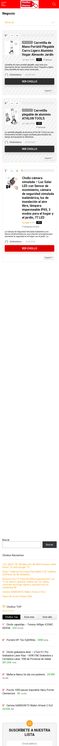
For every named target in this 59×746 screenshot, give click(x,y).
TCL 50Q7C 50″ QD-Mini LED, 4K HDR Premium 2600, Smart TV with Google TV (29, 566)
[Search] (54, 4)
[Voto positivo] (17, 35)
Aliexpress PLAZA (31, 227)
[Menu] (4, 4)
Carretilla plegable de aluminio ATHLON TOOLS (36, 114)
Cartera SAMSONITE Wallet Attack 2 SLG (23, 591)
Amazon (42, 127)
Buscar (6, 539)
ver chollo (29, 81)
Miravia (48, 60)
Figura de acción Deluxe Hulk (17, 596)
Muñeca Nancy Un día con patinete (25, 674)
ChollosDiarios (15, 75)
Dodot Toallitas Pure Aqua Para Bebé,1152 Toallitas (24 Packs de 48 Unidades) (29, 573)
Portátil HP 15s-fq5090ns (20, 640)
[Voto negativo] (12, 35)
